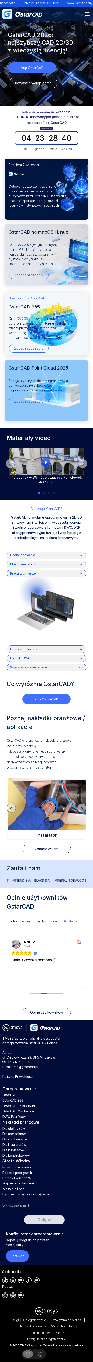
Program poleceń (39, 1332)
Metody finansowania (32, 1326)
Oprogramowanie (34, 1320)
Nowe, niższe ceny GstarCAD (63, 3)
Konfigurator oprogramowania (46, 1339)
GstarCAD (9, 1095)
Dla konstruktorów (16, 1155)
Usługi (14, 1320)
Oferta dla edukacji (63, 1326)
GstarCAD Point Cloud (18, 1106)
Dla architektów (14, 1134)
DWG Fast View (14, 1116)
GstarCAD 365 (12, 1100)
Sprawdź (17, 1256)
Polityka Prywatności (17, 1076)
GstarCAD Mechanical (18, 1111)
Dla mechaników (14, 1139)
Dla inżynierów (13, 1150)
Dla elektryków (13, 1128)
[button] (82, 463)
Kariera (60, 1332)
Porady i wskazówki (17, 1178)
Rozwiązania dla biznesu (67, 1320)
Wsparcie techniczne (18, 1183)
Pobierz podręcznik (17, 1173)
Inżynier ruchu (46, 835)
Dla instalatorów (14, 1144)
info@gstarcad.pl (70, 921)
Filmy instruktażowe (17, 1167)
